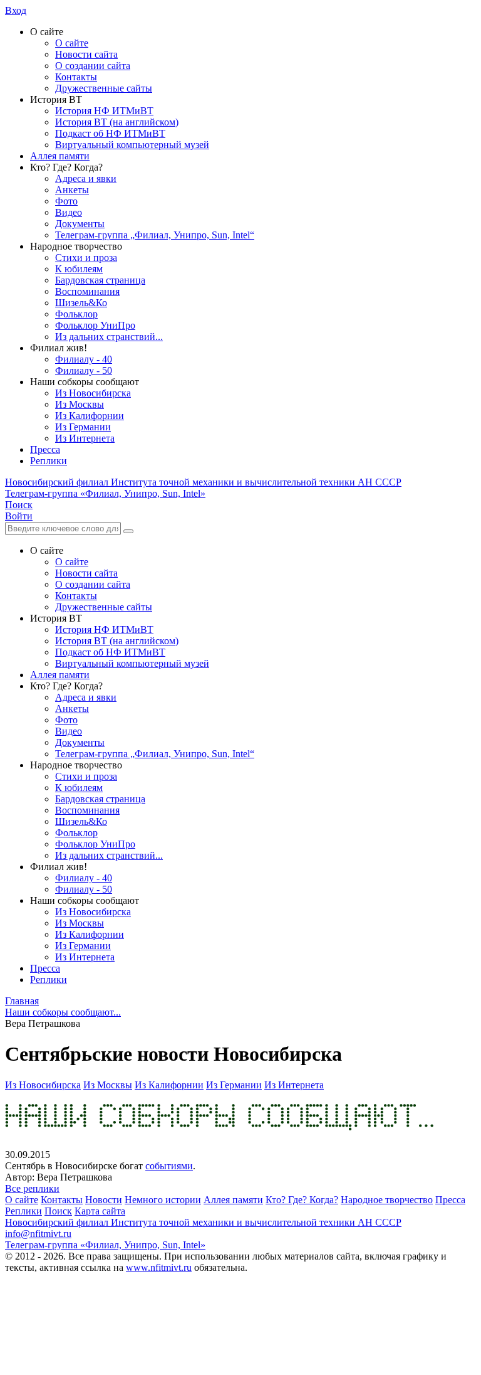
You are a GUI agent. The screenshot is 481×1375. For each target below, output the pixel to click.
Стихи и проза (86, 257)
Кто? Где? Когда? (302, 1199)
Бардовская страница (100, 280)
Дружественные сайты (103, 88)
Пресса (45, 449)
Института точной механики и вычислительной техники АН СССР (203, 482)
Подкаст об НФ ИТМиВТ (110, 133)
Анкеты (72, 189)
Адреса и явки (85, 178)
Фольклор (76, 314)
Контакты (76, 77)
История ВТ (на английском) (116, 122)
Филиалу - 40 (83, 359)
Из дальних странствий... (109, 336)
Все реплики (32, 1188)
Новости (103, 1199)
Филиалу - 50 (83, 370)
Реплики (48, 460)
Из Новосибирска (93, 393)
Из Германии (83, 427)
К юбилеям (79, 268)
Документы (80, 223)
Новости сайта (86, 54)
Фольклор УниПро (95, 325)
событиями (169, 1165)
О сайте (71, 43)
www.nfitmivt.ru (159, 1267)
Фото (66, 201)
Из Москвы (79, 404)
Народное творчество (387, 1199)
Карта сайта (100, 1211)
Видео (68, 212)
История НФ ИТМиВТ (104, 110)
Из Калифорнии (89, 415)
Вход (15, 10)
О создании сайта (92, 65)
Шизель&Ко (81, 302)
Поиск (58, 1211)
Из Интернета (85, 438)
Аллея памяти (60, 156)
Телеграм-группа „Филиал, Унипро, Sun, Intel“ (154, 235)
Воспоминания (87, 291)
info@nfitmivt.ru (38, 1233)
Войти (19, 516)
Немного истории (163, 1199)
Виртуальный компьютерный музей (132, 144)
